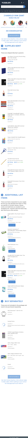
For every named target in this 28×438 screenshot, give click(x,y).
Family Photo (11, 321)
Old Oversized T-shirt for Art (15, 310)
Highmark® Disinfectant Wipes (16, 286)
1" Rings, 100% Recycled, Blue (13, 70)
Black (9, 258)
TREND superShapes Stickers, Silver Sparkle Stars (16, 332)
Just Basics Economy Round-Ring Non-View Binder (16, 57)
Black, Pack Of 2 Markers (13, 184)
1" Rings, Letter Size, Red (12, 59)
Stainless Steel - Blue (12, 149)
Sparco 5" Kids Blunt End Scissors (16, 148)
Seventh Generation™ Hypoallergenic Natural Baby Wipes (17, 230)
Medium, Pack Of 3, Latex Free (14, 139)
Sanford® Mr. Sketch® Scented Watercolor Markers (16, 126)
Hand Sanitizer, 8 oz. (13, 244)
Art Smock (10, 312)
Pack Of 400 (10, 335)
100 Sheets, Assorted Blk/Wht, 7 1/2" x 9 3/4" (16, 82)
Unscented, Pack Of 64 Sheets (14, 232)
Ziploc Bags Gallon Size (14, 342)
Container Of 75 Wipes (12, 287)
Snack (9, 364)
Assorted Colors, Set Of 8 (12, 129)
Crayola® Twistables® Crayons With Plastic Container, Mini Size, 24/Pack (16, 115)
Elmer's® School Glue (13, 90)
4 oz (8, 91)
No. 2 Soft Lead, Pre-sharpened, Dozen (15, 160)
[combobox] (12, 6)
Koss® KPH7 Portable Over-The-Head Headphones (16, 256)
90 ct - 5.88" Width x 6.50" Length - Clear (16, 355)
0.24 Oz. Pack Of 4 (11, 104)
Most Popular (18, 11)
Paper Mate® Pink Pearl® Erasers (16, 137)
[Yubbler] (6, 2)
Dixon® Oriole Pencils (13, 158)
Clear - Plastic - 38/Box (12, 344)
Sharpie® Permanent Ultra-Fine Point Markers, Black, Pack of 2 (16, 170)
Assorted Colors (11, 117)
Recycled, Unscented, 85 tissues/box (15, 217)
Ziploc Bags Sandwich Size (15, 353)
